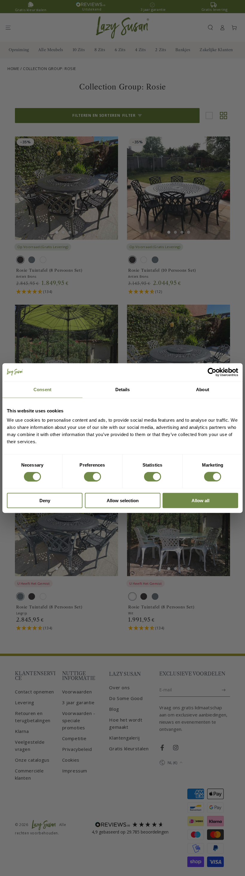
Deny (44, 500)
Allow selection (123, 500)
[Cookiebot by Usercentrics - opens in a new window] (212, 372)
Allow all (200, 500)
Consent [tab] (42, 389)
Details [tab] (122, 389)
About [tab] (202, 389)
